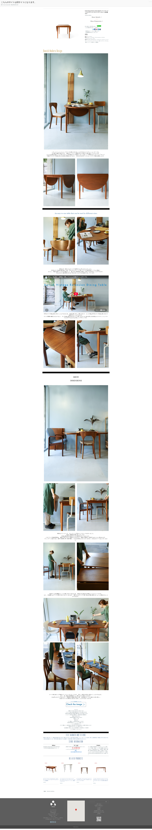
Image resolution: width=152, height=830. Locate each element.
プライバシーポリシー (99, 806)
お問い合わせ (99, 803)
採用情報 (98, 813)
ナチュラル (106, 40)
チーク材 (98, 40)
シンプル (88, 40)
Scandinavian (99, 39)
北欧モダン (93, 42)
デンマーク (102, 40)
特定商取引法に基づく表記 (98, 810)
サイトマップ (99, 814)
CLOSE (150, 0)
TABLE (94, 38)
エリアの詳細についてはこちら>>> (76, 729)
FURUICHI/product (98, 37)
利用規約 (98, 809)
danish (89, 39)
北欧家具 (96, 42)
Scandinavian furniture (88, 38)
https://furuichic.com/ (14, 4)
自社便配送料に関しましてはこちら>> (92, 32)
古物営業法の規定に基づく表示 (98, 812)
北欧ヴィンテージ (88, 42)
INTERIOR (103, 37)
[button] (76, 810)
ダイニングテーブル (93, 40)
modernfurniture (93, 39)
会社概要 (98, 808)
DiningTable (92, 37)
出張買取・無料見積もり (99, 805)
